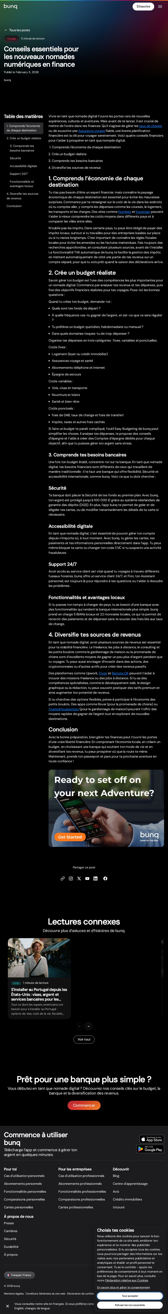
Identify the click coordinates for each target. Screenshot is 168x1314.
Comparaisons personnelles (24, 1199)
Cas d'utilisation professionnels (81, 1176)
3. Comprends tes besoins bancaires (22, 148)
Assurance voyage (91, 131)
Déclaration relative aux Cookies (126, 1280)
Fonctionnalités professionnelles (82, 1191)
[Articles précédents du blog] (80, 1026)
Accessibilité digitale (23, 166)
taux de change (150, 126)
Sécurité (15, 158)
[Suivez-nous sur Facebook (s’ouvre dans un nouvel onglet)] (105, 878)
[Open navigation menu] (160, 6)
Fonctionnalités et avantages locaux (22, 184)
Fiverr (103, 673)
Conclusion (14, 206)
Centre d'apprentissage (130, 1184)
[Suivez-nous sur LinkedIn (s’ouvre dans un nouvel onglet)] (95, 878)
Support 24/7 (19, 174)
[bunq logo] (10, 6)
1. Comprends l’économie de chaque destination (23, 128)
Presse (9, 1223)
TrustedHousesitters (64, 709)
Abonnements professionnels (80, 1184)
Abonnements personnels (23, 1184)
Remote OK (120, 673)
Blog (116, 1176)
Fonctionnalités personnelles (25, 1191)
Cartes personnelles (18, 1207)
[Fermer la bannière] (7, 1306)
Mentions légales (14, 1293)
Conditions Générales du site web (45, 1293)
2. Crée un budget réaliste (24, 138)
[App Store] (151, 1139)
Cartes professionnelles (75, 1207)
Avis (116, 1191)
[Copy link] (62, 878)
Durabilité (11, 1247)
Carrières (10, 1231)
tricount (119, 1207)
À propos (11, 1254)
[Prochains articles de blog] (88, 1026)
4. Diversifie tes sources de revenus (22, 196)
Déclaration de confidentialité (84, 1293)
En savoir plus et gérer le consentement (123, 1287)
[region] (84, 978)
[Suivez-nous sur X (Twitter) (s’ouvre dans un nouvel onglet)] (79, 878)
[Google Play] (150, 1149)
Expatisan (143, 211)
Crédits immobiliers (127, 1199)
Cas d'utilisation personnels (24, 1176)
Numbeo (124, 211)
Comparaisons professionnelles (81, 1199)
